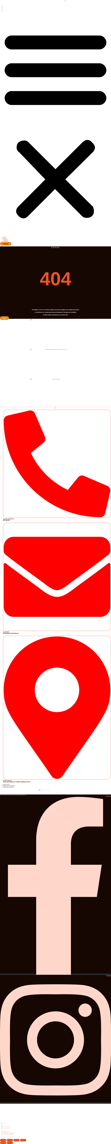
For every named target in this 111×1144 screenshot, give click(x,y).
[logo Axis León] (55, 393)
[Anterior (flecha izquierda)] (3, 1142)
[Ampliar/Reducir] (3, 1140)
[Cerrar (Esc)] (23, 1140)
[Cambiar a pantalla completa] (10, 1140)
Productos (5, 9)
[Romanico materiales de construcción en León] (55, 363)
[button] (55, 123)
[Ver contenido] (65, 1)
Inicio (4, 6)
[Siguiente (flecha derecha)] (10, 1142)
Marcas (5, 7)
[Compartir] (16, 1140)
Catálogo (5, 10)
